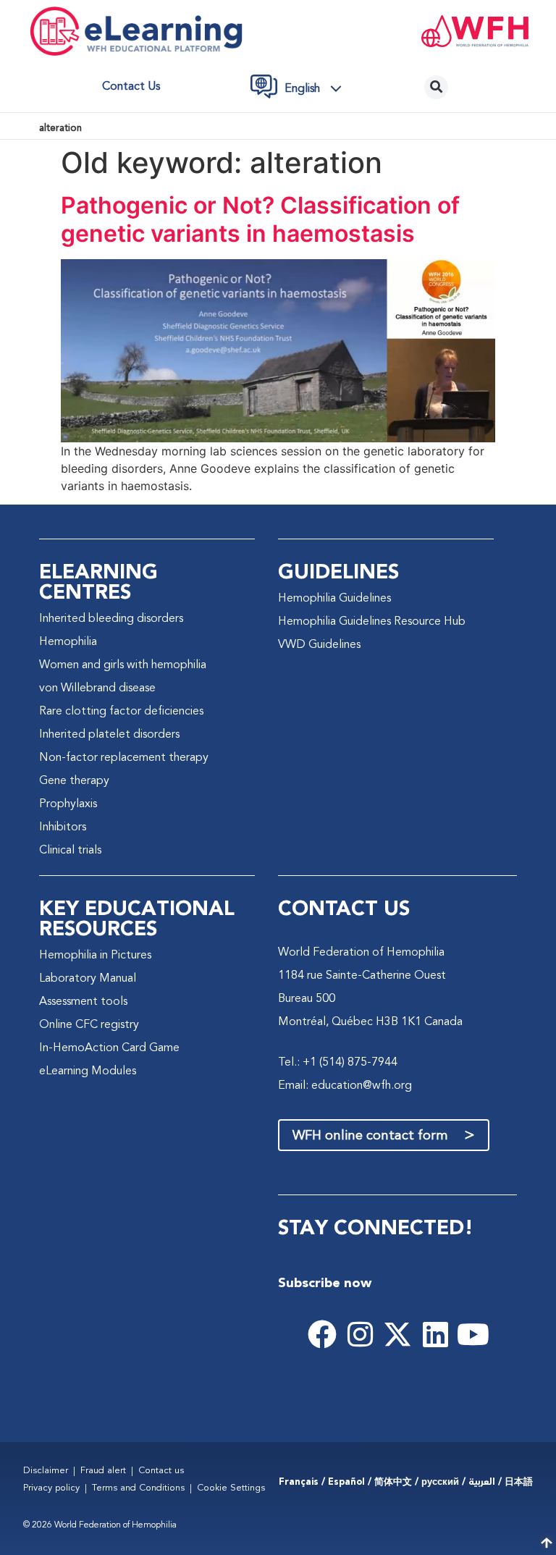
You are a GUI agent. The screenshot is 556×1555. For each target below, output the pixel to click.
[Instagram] (359, 1334)
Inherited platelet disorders (109, 735)
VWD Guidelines (319, 645)
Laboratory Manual (87, 979)
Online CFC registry (89, 1025)
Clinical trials (70, 850)
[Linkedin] (435, 1334)
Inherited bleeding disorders (111, 619)
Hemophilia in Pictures (95, 955)
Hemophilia (68, 642)
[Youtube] (472, 1334)
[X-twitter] (397, 1334)
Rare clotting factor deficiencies (121, 711)
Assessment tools (83, 1002)
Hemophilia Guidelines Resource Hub (372, 622)
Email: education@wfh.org (345, 1086)
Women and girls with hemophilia (122, 665)
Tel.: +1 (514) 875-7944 (337, 1063)
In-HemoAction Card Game (109, 1048)
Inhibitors (62, 827)
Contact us (131, 87)
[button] (317, 89)
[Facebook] (322, 1334)
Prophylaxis (68, 804)
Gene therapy (74, 781)
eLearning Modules (87, 1071)
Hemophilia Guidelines (334, 598)
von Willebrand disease (97, 688)
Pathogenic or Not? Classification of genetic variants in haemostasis (260, 219)
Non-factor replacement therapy (123, 758)
